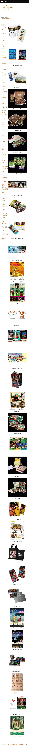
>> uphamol (3, 96)
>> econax (3, 123)
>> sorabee (3, 154)
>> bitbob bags (3, 160)
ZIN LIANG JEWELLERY (3, 233)
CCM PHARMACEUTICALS (3, 91)
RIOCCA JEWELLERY (3, 205)
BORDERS (3, 86)
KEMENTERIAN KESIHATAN (3, 167)
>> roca (3, 134)
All (2, 25)
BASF (3, 37)
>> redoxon (3, 45)
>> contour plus (3, 75)
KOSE (3, 172)
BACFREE (3, 33)
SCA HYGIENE (3, 222)
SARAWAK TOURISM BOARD (3, 215)
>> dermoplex (3, 102)
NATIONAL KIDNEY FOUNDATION (3, 187)
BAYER (3, 40)
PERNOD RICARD (3, 199)
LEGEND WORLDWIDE (3, 176)
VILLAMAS (3, 227)
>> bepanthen (3, 57)
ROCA (3, 118)
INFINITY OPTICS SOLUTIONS (3, 113)
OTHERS (3, 238)
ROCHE (3, 210)
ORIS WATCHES (3, 194)
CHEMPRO (3, 107)
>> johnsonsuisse (3, 129)
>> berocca (3, 51)
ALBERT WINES (3, 28)
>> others (3, 81)
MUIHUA (3, 181)
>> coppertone (3, 68)
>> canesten (3, 62)
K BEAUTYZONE (3, 140)
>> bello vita (3, 147)
